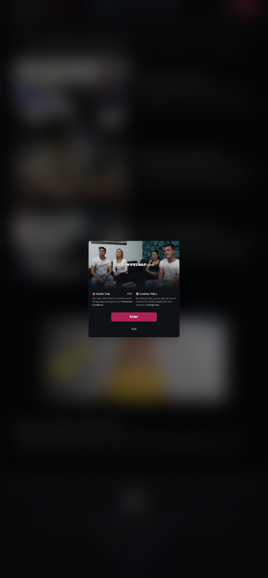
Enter (134, 317)
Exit (134, 328)
